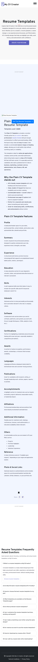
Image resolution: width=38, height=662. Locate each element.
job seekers (18, 135)
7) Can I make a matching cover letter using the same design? (19, 621)
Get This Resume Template (22, 122)
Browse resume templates (11, 579)
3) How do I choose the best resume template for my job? (18, 592)
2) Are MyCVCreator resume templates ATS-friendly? (19, 586)
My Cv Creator (19, 656)
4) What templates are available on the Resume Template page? (17, 600)
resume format (16, 138)
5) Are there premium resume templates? (15, 607)
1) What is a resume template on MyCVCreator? (17, 563)
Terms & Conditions (14, 659)
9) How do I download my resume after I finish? (17, 633)
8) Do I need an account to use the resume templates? (19, 627)
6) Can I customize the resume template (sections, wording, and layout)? (18, 613)
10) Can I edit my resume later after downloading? (18, 639)
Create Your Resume (19, 43)
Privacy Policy (26, 659)
